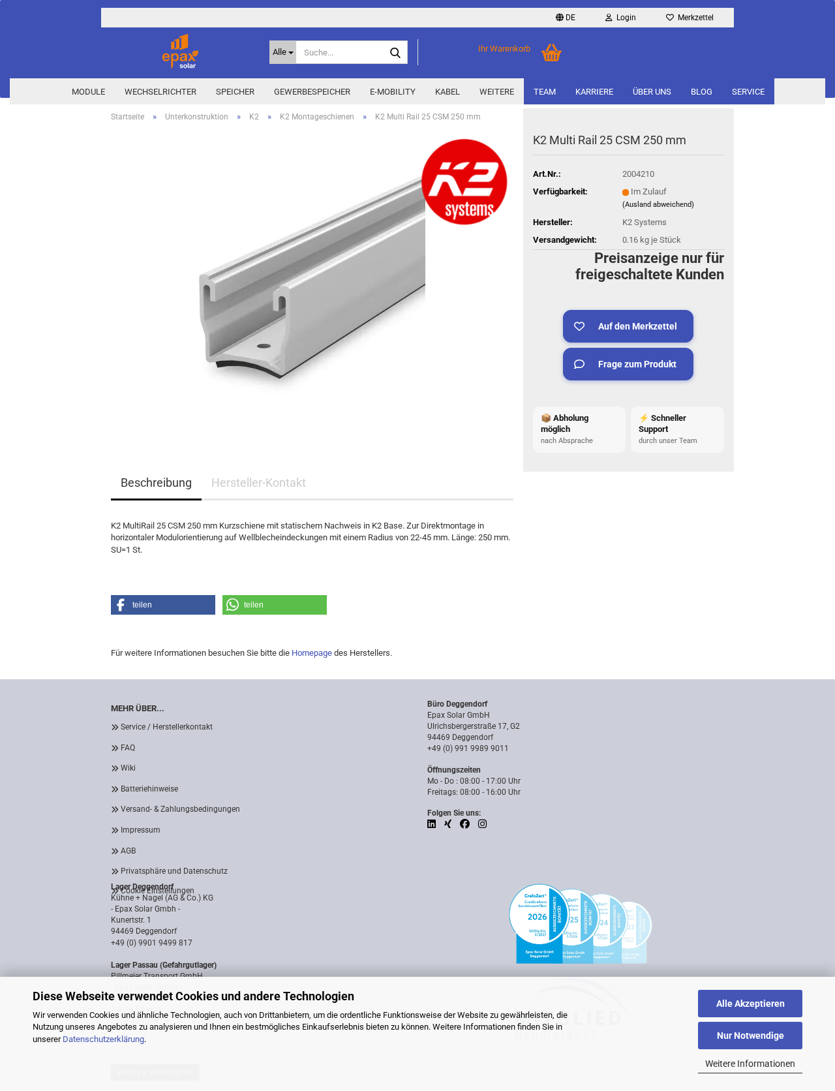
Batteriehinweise (149, 788)
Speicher (235, 92)
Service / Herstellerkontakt (167, 726)
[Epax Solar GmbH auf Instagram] (482, 824)
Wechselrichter (160, 92)
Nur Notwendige (750, 1035)
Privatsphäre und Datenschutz (174, 871)
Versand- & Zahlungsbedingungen (180, 809)
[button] (565, 17)
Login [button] (624, 17)
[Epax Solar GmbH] (180, 52)
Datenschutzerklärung (103, 1039)
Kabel (447, 92)
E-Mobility (393, 92)
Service (748, 92)
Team (545, 92)
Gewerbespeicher (312, 92)
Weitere (496, 92)
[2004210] (312, 279)
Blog (701, 92)
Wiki (128, 768)
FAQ (128, 747)
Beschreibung (156, 482)
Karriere (594, 92)
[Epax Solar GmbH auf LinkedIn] (432, 824)
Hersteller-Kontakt (258, 482)
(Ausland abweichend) (658, 204)
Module (88, 92)
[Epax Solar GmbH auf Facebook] (466, 824)
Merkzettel (694, 17)
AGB (128, 850)
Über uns (652, 92)
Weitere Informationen (750, 1063)
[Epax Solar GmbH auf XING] (448, 824)
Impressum (140, 830)
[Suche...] (395, 53)
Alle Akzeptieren (750, 1003)
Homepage (312, 653)
